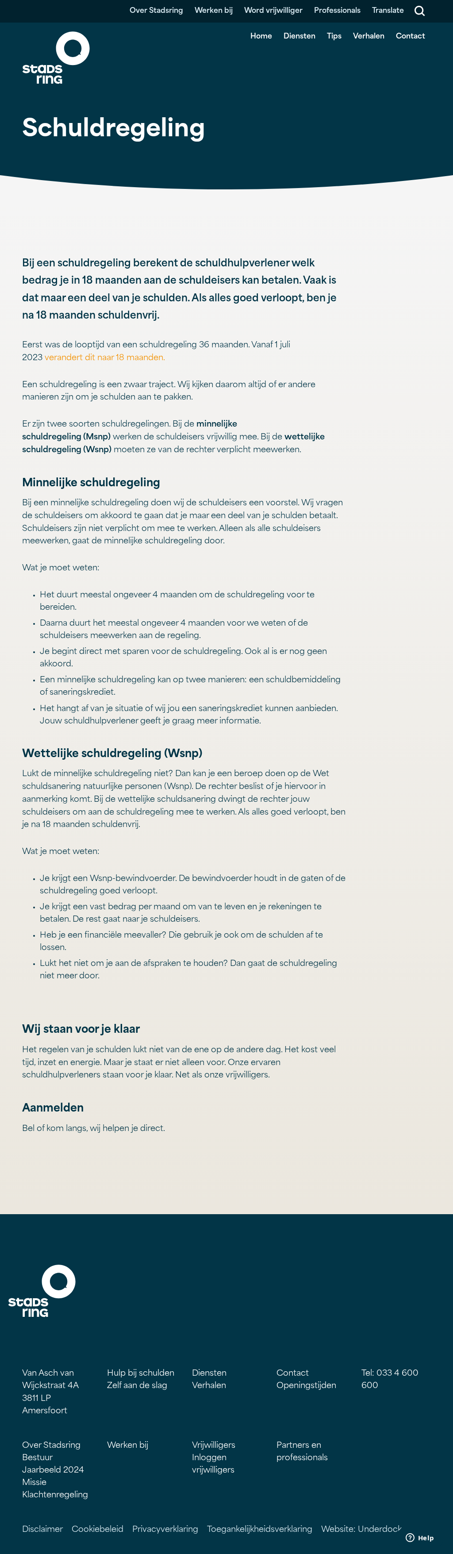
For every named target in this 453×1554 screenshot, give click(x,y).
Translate (388, 11)
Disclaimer (42, 1530)
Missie (34, 1483)
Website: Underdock (361, 1530)
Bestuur (37, 1458)
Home (261, 36)
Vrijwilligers (213, 1446)
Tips (334, 36)
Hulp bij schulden (140, 1374)
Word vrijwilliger (273, 11)
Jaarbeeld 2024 (53, 1471)
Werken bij (214, 11)
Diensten (299, 36)
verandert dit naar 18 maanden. (105, 358)
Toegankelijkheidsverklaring (259, 1530)
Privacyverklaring (165, 1530)
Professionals (337, 11)
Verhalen (368, 36)
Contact (410, 36)
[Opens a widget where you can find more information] (419, 1538)
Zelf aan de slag (137, 1386)
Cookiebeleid (97, 1530)
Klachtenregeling (55, 1496)
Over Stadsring (156, 11)
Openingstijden (306, 1386)
